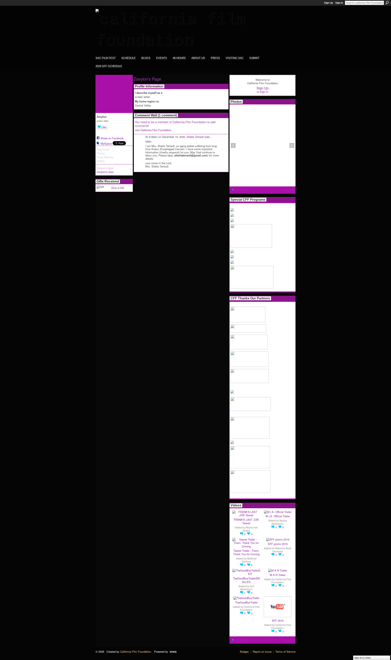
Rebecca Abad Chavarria (281, 550)
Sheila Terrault (195, 137)
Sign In (339, 2)
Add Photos (241, 190)
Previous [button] (233, 145)
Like (103, 127)
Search (387, 2)
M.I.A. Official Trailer (278, 516)
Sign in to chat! (362, 658)
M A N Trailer (277, 575)
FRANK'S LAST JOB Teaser (246, 521)
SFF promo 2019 (278, 544)
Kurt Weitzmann (247, 588)
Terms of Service (285, 651)
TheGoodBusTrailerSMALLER (246, 580)
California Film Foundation (281, 581)
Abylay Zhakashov (279, 522)
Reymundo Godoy (250, 529)
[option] (262, 145)
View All (289, 190)
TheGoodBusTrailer (246, 602)
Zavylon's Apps (105, 168)
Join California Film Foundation (153, 130)
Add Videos (241, 640)
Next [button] (291, 145)
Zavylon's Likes (105, 172)
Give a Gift (117, 188)
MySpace (106, 143)
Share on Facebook (112, 138)
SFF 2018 (277, 620)
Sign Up (328, 2)
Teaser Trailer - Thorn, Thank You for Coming (246, 552)
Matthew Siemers (249, 560)
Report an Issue (262, 651)
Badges (244, 651)
